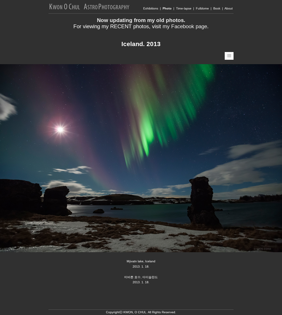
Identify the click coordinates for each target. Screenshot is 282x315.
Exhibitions (150, 8)
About (228, 8)
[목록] (229, 56)
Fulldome (202, 8)
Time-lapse (183, 8)
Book (216, 8)
